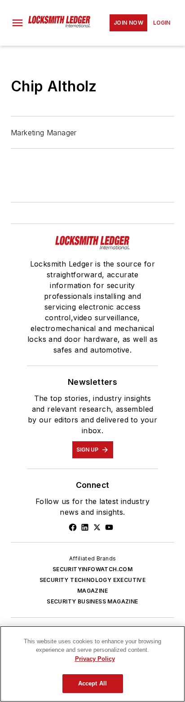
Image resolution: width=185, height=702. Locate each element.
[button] (17, 23)
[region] (92, 664)
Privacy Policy (95, 658)
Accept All (92, 683)
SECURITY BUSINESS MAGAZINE (92, 601)
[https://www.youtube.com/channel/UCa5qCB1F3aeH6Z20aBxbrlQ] (109, 527)
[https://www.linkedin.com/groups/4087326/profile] (84, 527)
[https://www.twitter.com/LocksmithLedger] (96, 527)
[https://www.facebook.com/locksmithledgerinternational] (72, 527)
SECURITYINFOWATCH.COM (92, 569)
